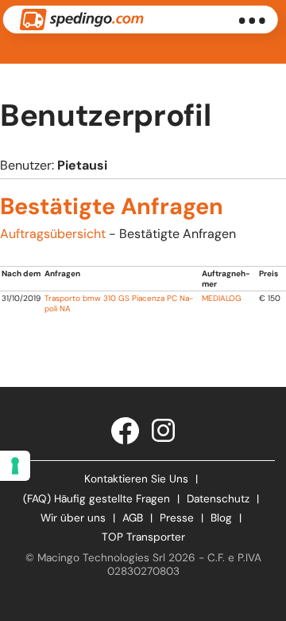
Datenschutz (218, 499)
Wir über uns (73, 518)
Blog (221, 518)
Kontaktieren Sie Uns (136, 479)
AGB (132, 518)
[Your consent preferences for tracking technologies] (15, 466)
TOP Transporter (143, 537)
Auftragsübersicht (53, 233)
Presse (177, 518)
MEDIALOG (222, 298)
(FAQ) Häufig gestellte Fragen (96, 499)
